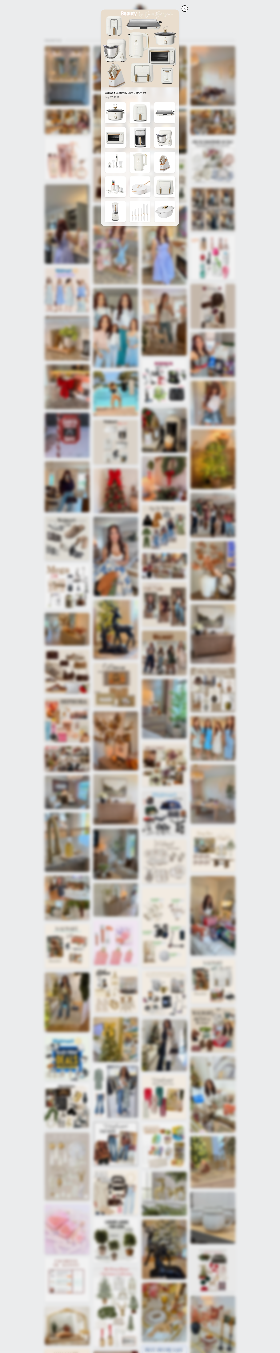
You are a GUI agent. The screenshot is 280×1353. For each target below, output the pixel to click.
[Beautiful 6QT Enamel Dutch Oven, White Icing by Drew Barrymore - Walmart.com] (164, 211)
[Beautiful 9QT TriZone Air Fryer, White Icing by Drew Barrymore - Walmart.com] (164, 186)
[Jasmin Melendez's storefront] (185, 8)
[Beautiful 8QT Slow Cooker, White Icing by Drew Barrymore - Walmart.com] (115, 112)
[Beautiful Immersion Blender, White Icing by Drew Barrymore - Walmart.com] (115, 162)
